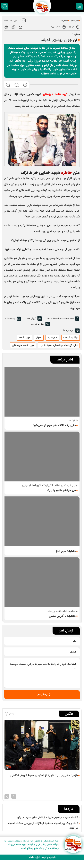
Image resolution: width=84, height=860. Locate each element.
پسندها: (11, 318)
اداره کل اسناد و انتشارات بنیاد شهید (59, 345)
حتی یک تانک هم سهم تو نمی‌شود (54, 425)
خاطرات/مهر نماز (66, 551)
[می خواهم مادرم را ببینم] (42, 456)
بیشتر (11, 713)
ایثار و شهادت (70, 338)
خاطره (66, 173)
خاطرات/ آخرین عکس (62, 616)
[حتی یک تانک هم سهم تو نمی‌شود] (42, 392)
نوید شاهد (24, 338)
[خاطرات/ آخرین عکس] (42, 582)
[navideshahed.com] (73, 844)
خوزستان (75, 20)
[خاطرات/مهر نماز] (42, 521)
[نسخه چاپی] (6, 27)
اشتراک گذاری (37, 324)
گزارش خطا (31, 318)
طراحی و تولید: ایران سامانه (42, 857)
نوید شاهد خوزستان (23, 345)
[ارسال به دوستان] (20, 27)
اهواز (38, 338)
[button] (13, 796)
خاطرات (64, 20)
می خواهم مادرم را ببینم (61, 490)
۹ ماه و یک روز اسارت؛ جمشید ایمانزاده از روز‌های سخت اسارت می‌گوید (43, 825)
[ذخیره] (13, 27)
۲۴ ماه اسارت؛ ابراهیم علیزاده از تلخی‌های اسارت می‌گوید (46, 817)
